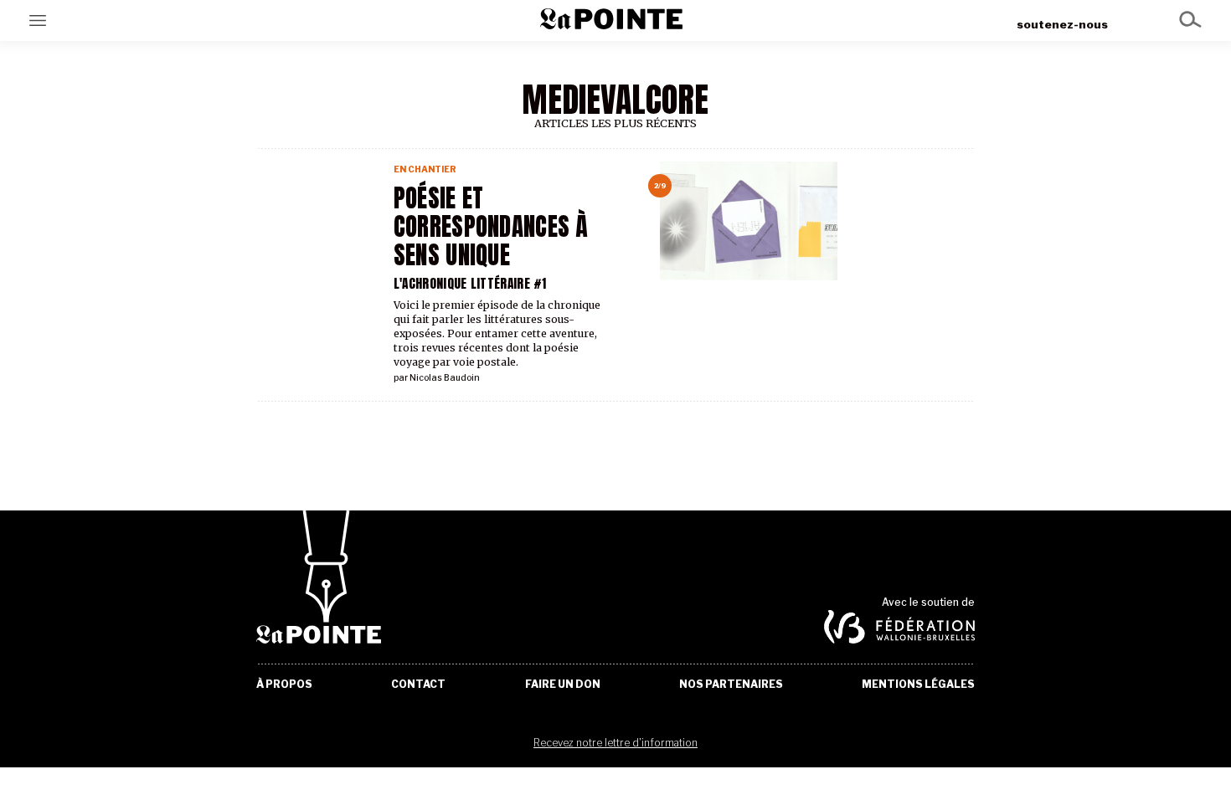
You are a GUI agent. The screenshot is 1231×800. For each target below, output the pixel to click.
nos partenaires (731, 684)
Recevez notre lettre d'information (615, 742)
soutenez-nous (1062, 24)
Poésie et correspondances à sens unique (491, 227)
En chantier (425, 169)
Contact (418, 684)
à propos (284, 684)
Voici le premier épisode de (497, 319)
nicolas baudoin (444, 377)
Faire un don (562, 684)
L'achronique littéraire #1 (470, 283)
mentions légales (918, 684)
